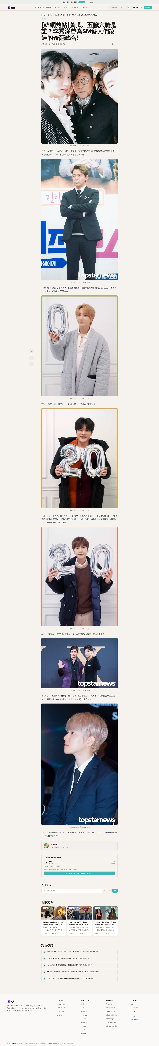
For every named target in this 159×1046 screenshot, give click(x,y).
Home (43, 15)
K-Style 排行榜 (111, 1022)
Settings (133, 1011)
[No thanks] (95, 2)
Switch (82, 2)
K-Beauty (58, 7)
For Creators (61, 1015)
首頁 (82, 1004)
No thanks (90, 2)
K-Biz (83, 1030)
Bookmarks (134, 1008)
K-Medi (83, 1033)
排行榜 (76, 7)
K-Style (83, 1026)
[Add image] (105, 891)
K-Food (83, 1019)
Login (132, 1004)
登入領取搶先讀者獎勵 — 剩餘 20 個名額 (79, 873)
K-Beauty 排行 (111, 1011)
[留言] (31, 351)
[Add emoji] (110, 890)
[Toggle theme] (141, 7)
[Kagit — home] (11, 7)
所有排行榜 (109, 1004)
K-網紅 (85, 7)
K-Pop (39, 7)
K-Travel (84, 1022)
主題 (65, 7)
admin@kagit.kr (136, 1019)
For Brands (60, 1011)
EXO (50, 861)
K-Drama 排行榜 (111, 1015)
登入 (148, 7)
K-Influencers (61, 1008)
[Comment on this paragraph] (120, 50)
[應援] (31, 358)
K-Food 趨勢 (110, 1019)
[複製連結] (31, 364)
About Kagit (61, 1004)
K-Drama (48, 7)
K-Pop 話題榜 (110, 1008)
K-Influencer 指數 (112, 1026)
